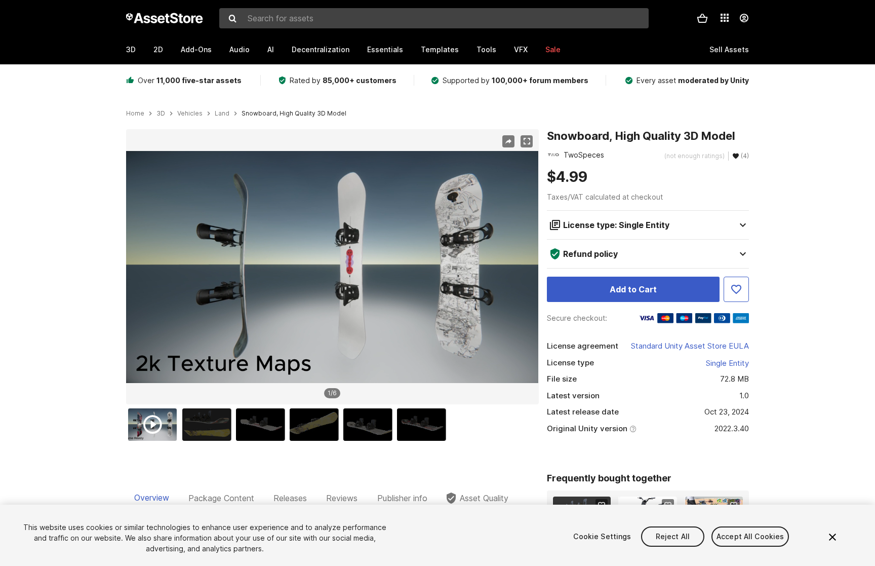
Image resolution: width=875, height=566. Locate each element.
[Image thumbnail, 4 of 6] (316, 424)
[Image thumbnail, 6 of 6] (424, 424)
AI (270, 49)
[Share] (508, 141)
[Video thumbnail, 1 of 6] (155, 424)
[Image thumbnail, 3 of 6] (263, 424)
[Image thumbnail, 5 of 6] (370, 424)
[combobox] (434, 18)
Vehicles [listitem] (190, 113)
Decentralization (320, 49)
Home (135, 113)
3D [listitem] (160, 113)
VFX (521, 49)
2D (158, 49)
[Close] (832, 537)
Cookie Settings (602, 536)
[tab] (151, 498)
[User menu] (744, 18)
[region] (332, 267)
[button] (702, 18)
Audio (239, 49)
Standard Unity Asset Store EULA (690, 346)
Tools (486, 49)
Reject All (673, 536)
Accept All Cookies (750, 536)
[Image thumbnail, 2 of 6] (209, 424)
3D (131, 49)
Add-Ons (196, 49)
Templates (440, 49)
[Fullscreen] (527, 141)
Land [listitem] (222, 113)
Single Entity (727, 363)
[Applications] (725, 18)
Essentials (385, 49)
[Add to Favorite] (736, 289)
